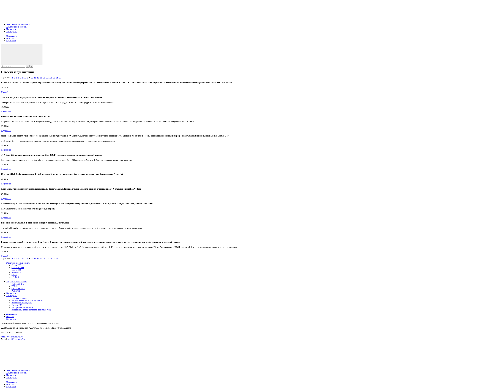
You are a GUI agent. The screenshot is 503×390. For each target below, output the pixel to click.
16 (51, 77)
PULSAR (16, 291)
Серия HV (16, 265)
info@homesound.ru (16, 339)
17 (54, 77)
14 (44, 77)
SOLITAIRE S (18, 284)
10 (32, 77)
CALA (14, 275)
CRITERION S (18, 288)
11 (35, 77)
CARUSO (16, 277)
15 (47, 77)
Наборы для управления (22, 307)
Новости (10, 38)
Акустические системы (16, 27)
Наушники (11, 29)
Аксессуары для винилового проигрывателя (31, 310)
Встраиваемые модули (22, 303)
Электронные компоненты (18, 24)
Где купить (11, 41)
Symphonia (16, 272)
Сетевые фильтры (19, 298)
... (60, 77)
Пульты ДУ (17, 305)
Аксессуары (11, 31)
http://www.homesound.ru (12, 337)
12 (38, 77)
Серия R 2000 (18, 267)
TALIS (14, 286)
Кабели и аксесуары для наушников (27, 300)
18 (57, 77)
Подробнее (6, 92)
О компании (11, 36)
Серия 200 (16, 270)
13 (41, 77)
